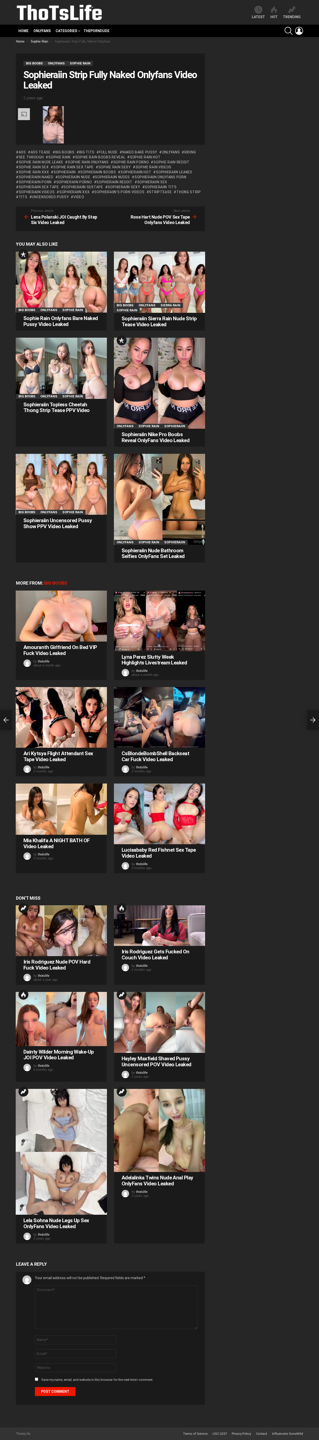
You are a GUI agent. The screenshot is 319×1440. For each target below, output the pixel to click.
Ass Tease (41, 152)
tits (23, 197)
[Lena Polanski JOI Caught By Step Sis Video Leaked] (6, 720)
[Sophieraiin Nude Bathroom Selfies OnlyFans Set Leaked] (159, 499)
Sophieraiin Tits (160, 187)
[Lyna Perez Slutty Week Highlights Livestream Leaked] (159, 621)
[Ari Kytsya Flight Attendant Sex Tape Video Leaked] (61, 717)
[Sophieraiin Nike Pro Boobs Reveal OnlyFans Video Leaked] (159, 383)
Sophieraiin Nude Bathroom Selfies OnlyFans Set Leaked (153, 553)
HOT (274, 17)
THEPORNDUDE (96, 31)
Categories (66, 31)
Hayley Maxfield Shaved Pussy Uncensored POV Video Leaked (156, 1062)
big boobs (65, 152)
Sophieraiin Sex (152, 182)
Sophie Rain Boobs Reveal (100, 157)
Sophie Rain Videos (153, 167)
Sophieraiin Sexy (124, 187)
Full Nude (108, 152)
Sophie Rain (59, 157)
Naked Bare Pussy (139, 152)
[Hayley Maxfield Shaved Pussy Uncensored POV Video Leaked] (159, 1022)
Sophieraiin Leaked (174, 172)
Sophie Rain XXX (34, 172)
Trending (23, 908)
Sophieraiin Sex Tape (39, 187)
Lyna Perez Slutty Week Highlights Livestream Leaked (154, 660)
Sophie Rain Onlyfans (88, 162)
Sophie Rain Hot (145, 157)
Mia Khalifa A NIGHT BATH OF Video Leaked (56, 843)
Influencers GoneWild (287, 1434)
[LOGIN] (299, 31)
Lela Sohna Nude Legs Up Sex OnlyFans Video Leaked (56, 1223)
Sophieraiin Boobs (98, 172)
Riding (190, 152)
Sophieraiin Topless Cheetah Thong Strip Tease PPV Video (56, 408)
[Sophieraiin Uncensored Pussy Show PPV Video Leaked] (61, 484)
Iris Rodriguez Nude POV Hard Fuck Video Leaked (56, 965)
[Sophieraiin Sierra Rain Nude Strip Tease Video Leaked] (159, 282)
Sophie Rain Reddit (171, 162)
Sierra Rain (170, 305)
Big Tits (86, 152)
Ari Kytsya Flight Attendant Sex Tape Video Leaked (58, 756)
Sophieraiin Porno (74, 182)
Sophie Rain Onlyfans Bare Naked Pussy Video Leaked (60, 321)
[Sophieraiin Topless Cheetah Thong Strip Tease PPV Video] (61, 368)
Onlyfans (42, 31)
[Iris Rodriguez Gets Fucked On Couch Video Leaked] (159, 925)
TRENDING (292, 17)
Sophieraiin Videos (37, 192)
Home (23, 31)
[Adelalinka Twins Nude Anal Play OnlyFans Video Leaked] (159, 1130)
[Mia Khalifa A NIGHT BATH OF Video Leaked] (61, 809)
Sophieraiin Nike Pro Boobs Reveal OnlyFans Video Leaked (155, 437)
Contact (261, 1434)
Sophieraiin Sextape (83, 187)
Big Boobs (26, 310)
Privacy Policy (241, 1434)
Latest (258, 17)
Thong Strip (188, 192)
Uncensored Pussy (50, 197)
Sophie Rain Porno (131, 162)
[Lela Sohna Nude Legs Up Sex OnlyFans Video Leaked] (61, 1152)
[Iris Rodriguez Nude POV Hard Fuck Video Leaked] (61, 930)
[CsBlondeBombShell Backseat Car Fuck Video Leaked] (159, 717)
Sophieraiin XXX (74, 192)
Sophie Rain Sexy (114, 167)
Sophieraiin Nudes (112, 177)
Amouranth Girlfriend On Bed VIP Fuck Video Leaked (60, 650)
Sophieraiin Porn (35, 182)
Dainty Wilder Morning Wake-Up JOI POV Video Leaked (58, 1055)
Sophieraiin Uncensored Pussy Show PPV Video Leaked (57, 523)
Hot (122, 908)
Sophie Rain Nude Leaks (41, 162)
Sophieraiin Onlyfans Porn (160, 177)
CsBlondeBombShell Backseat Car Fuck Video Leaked (155, 756)
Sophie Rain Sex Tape (73, 167)
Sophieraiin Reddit (114, 182)
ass (22, 152)
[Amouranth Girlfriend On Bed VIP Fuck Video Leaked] (61, 616)
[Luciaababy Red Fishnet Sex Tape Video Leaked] (159, 814)
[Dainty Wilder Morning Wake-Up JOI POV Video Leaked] (61, 1019)
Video (79, 197)
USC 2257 (220, 1434)
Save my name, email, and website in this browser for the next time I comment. (97, 1380)
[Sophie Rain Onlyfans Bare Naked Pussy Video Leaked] (61, 282)
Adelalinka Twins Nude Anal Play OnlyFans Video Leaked (157, 1181)
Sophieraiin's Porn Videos (119, 192)
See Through (31, 157)
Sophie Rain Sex (34, 167)
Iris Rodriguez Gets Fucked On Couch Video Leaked (155, 955)
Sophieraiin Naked (36, 177)
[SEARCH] (289, 31)
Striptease (160, 192)
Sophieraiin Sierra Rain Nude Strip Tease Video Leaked (159, 321)
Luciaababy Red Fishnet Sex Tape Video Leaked (159, 853)
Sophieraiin (65, 172)
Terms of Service (195, 1434)
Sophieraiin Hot (136, 172)
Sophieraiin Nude (74, 177)
